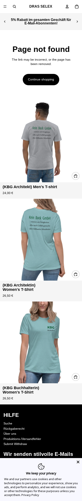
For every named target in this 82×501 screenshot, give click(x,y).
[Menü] (5, 7)
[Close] (78, 462)
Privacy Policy (30, 495)
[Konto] (67, 6)
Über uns (9, 433)
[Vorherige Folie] (5, 21)
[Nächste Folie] (77, 21)
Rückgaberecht (13, 428)
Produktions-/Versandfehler (22, 439)
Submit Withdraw (15, 444)
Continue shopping (41, 79)
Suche (7, 423)
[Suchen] (14, 6)
